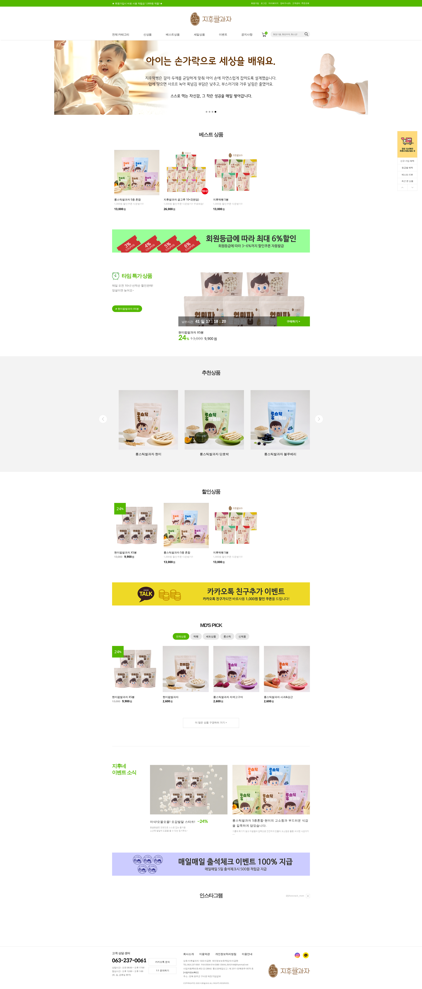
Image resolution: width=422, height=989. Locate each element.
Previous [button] (103, 419)
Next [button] (319, 419)
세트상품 (211, 636)
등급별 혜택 (407, 167)
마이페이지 (273, 3)
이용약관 (204, 954)
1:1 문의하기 (162, 970)
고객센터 (296, 3)
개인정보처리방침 (225, 954)
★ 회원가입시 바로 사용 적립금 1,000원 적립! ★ (137, 3)
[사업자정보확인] (190, 972)
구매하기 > (293, 321)
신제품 (242, 636)
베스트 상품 (211, 134)
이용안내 (247, 954)
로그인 (264, 3)
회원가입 (255, 3)
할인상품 (211, 491)
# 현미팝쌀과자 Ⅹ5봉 (127, 308)
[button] (388, 77)
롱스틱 (227, 636)
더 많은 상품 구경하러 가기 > (211, 722)
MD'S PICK (211, 625)
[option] (137, 180)
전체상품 (181, 636)
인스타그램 (211, 895)
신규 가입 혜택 (407, 160)
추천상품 (211, 373)
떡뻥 (196, 636)
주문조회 (305, 3)
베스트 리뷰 (407, 174)
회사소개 (188, 954)
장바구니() (285, 3)
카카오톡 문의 (162, 961)
